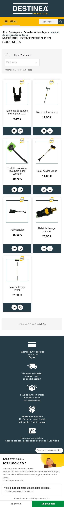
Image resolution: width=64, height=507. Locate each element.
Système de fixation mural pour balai (17, 112)
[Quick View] (14, 131)
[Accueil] (3, 32)
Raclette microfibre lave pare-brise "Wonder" (17, 171)
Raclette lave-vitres (46, 112)
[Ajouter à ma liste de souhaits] (20, 131)
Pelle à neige (17, 229)
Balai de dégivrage (47, 171)
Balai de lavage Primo (17, 288)
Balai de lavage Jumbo (46, 229)
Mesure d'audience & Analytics (19, 491)
